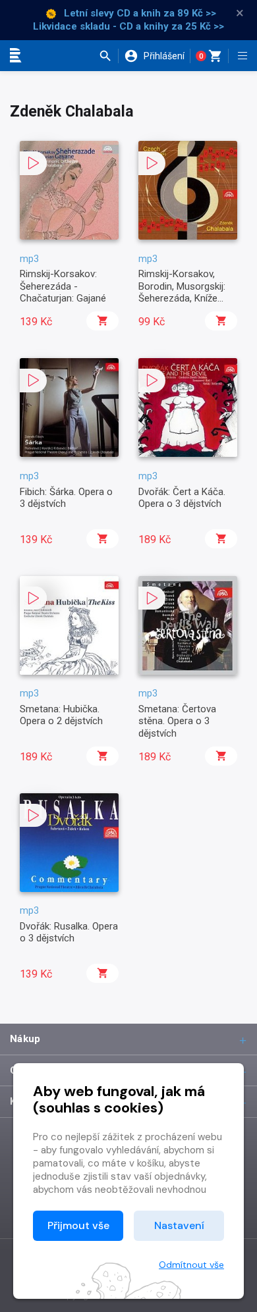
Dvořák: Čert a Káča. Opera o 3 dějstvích (181, 498)
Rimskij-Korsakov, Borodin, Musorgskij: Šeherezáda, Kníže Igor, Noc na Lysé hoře (186, 292)
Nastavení (179, 1225)
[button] (108, 56)
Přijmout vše (78, 1225)
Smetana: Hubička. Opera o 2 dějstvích (61, 715)
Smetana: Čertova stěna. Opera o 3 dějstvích (177, 721)
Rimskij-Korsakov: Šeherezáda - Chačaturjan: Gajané (63, 286)
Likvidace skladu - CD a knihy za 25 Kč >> (128, 26)
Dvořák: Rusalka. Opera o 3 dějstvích (69, 932)
